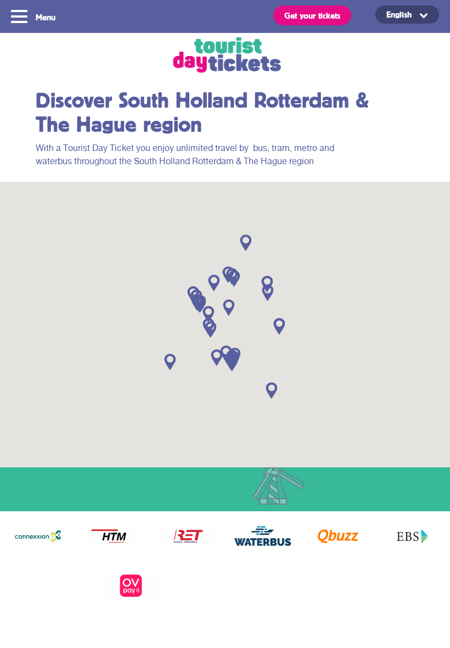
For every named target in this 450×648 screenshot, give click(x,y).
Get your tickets (312, 15)
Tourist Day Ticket (225, 56)
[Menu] (20, 15)
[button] (216, 357)
